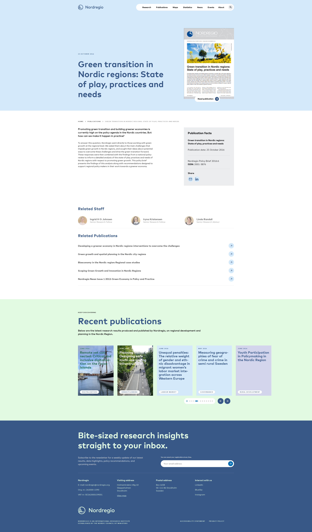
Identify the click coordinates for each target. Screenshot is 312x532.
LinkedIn (199, 485)
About (221, 7)
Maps (175, 7)
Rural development (250, 392)
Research (146, 7)
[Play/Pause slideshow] (187, 401)
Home (80, 121)
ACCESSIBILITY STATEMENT (192, 521)
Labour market (168, 392)
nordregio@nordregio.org (97, 485)
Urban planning (130, 392)
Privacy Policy (216, 521)
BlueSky (198, 490)
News (200, 7)
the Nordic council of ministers (111, 523)
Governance (206, 392)
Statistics (187, 7)
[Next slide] (227, 401)
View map (121, 495)
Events (211, 7)
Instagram (200, 495)
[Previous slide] (221, 401)
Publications (162, 7)
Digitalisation (89, 392)
